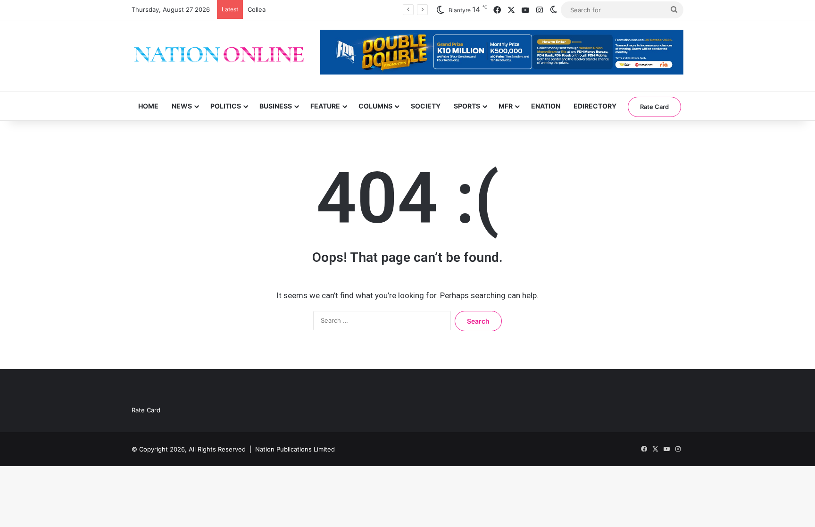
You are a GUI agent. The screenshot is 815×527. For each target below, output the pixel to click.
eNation (545, 106)
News (182, 106)
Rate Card (654, 106)
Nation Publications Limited (295, 449)
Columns (375, 106)
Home (148, 106)
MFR (506, 106)
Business (275, 106)
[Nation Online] (219, 56)
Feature (325, 106)
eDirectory (595, 106)
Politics (225, 106)
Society (426, 106)
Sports (467, 106)
